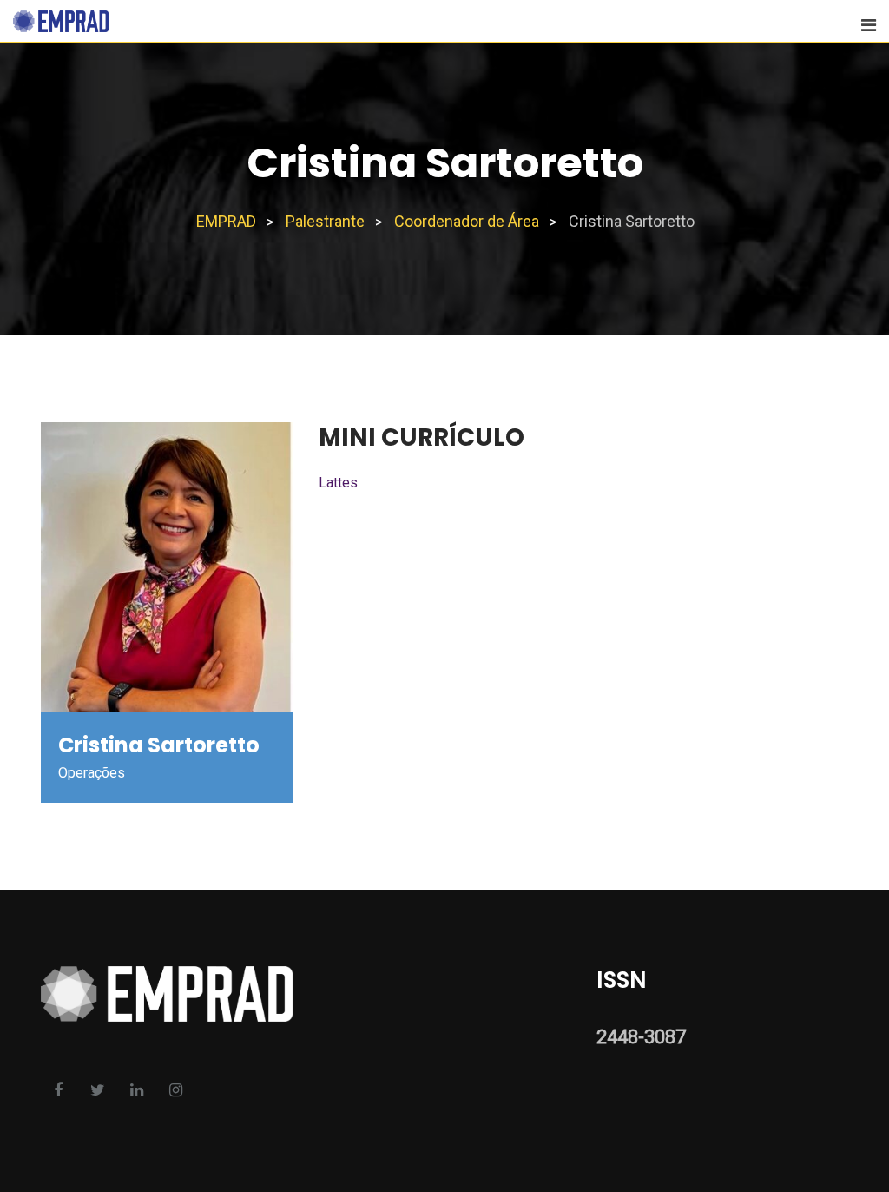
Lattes (338, 482)
